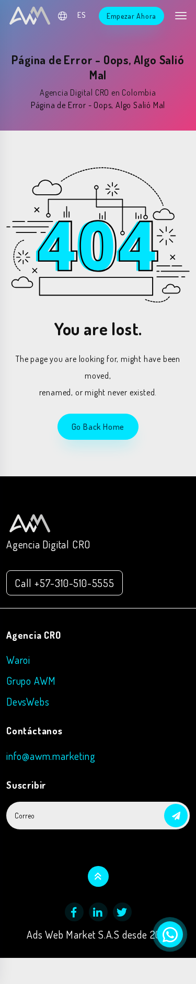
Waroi (18, 659)
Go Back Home (98, 426)
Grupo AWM (31, 680)
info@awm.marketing (50, 756)
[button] (176, 815)
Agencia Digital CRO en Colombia (98, 92)
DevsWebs (27, 701)
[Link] (29, 522)
